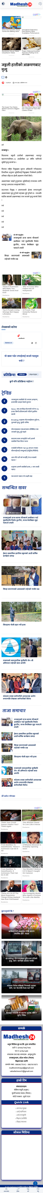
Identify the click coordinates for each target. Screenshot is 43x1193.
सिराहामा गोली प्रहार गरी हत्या (14, 625)
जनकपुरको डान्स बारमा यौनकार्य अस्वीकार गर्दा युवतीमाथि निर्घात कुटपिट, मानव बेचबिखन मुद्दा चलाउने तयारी (20, 520)
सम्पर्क (36, 1187)
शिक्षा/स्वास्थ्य (21, 1121)
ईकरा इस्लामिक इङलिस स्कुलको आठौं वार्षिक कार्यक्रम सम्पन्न (20, 555)
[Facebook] (35, 343)
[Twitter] (32, 343)
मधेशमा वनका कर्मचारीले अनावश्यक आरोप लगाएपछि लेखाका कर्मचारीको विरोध (19, 697)
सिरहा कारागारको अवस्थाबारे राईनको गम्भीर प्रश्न (21, 589)
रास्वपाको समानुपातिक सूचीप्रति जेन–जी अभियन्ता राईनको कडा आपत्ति (18, 662)
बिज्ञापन (31, 1187)
